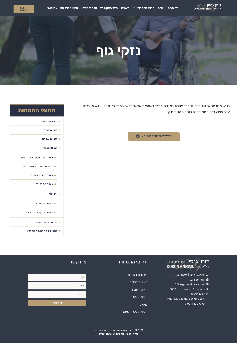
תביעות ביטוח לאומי (135, 311)
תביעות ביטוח (139, 297)
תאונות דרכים (139, 282)
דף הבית (173, 8)
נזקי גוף (143, 304)
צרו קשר (52, 8)
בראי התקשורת (109, 8)
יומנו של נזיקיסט (69, 8)
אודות (161, 8)
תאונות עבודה (138, 289)
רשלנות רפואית (138, 275)
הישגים (125, 8)
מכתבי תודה (89, 8)
